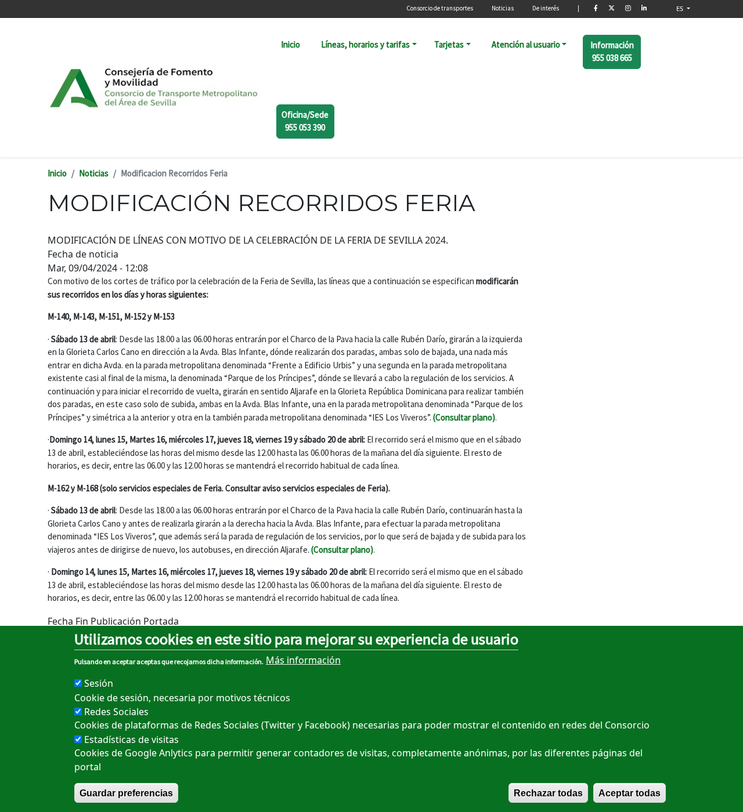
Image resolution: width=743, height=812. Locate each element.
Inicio (290, 44)
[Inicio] (154, 87)
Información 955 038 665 (612, 51)
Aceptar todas (629, 793)
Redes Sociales (116, 711)
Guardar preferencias (126, 793)
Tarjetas (449, 44)
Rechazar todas (548, 793)
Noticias (503, 8)
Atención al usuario (526, 44)
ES (680, 8)
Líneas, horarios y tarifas (365, 44)
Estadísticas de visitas (131, 739)
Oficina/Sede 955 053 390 (305, 121)
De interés (545, 8)
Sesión (98, 683)
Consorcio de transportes (439, 8)
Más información (303, 660)
